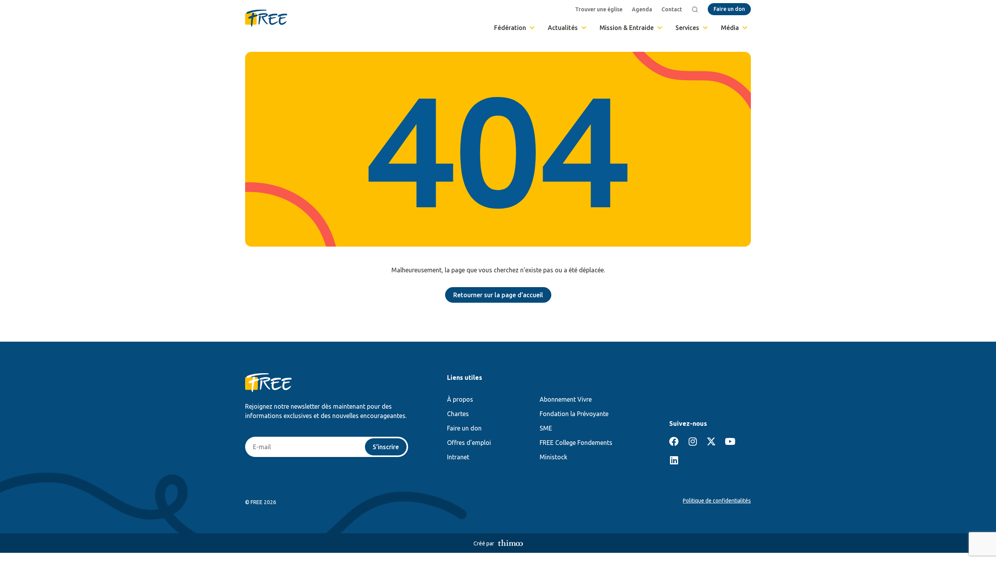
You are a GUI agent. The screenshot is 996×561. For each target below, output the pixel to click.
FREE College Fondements (576, 442)
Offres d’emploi (469, 442)
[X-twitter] (711, 441)
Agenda (642, 9)
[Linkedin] (674, 460)
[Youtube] (730, 441)
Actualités (563, 27)
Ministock (553, 456)
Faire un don (464, 428)
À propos (460, 399)
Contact (671, 9)
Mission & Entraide (627, 27)
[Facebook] (674, 441)
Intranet (458, 456)
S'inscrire (386, 446)
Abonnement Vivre (566, 399)
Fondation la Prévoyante (574, 413)
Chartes (458, 413)
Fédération (510, 27)
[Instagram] (692, 441)
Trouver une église (598, 9)
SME (546, 428)
